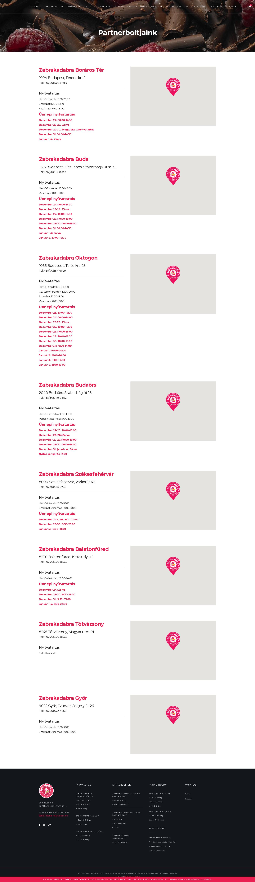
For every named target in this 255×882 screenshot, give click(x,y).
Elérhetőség (174, 6)
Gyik (211, 6)
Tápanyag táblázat (125, 6)
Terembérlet (102, 6)
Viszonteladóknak (157, 851)
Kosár (187, 794)
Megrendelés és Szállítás (159, 837)
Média (87, 6)
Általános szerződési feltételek (162, 842)
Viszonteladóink (195, 6)
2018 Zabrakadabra (132, 876)
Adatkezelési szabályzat (160, 846)
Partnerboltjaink (151, 6)
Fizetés (188, 799)
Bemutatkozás (55, 6)
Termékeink (74, 6)
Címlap (38, 6)
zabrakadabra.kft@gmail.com (53, 816)
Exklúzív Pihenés (227, 6)
